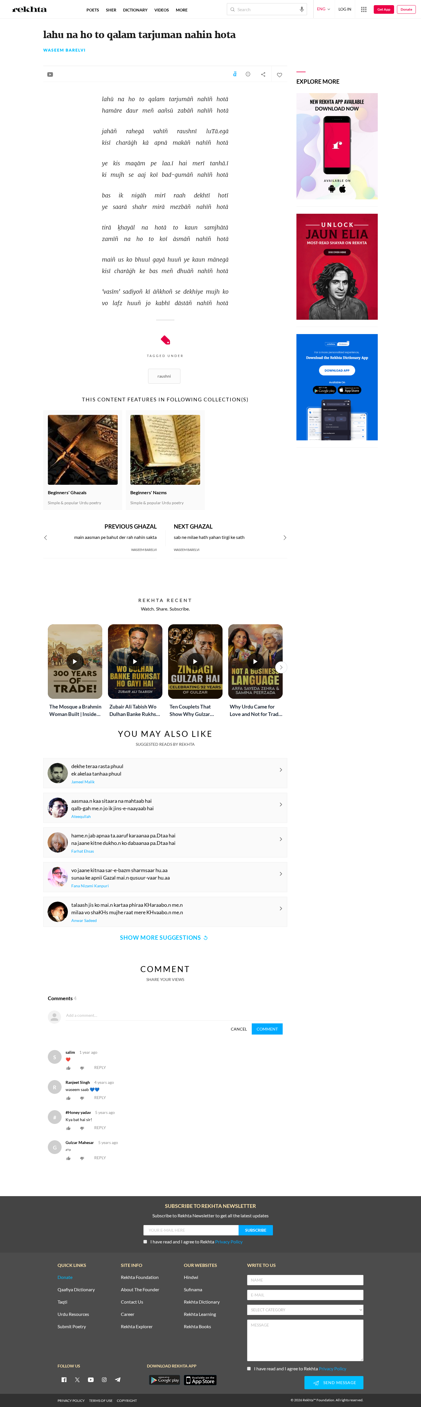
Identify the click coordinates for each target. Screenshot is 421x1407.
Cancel (239, 1029)
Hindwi (191, 1277)
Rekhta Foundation (140, 1277)
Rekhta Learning (200, 1314)
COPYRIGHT (127, 1400)
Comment (267, 1029)
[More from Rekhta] (364, 9)
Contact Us (132, 1302)
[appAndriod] (164, 1380)
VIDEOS (161, 9)
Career (127, 1314)
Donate (406, 9)
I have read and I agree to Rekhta (196, 1241)
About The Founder (140, 1289)
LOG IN (345, 9)
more (182, 9)
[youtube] (90, 1379)
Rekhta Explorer (137, 1326)
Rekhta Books (197, 1326)
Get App (383, 9)
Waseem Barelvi (64, 50)
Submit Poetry (72, 1326)
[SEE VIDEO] (50, 74)
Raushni (164, 376)
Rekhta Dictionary (202, 1302)
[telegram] (117, 1379)
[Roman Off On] (235, 74)
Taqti (62, 1302)
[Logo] (29, 10)
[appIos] (200, 1380)
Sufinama (193, 1289)
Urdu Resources (73, 1314)
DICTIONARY (135, 9)
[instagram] (104, 1379)
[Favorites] (279, 74)
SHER (111, 9)
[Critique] (248, 74)
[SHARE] (263, 74)
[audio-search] (302, 9)
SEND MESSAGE (339, 1382)
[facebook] (63, 1379)
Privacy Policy (229, 1241)
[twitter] (77, 1379)
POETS (92, 9)
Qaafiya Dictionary (76, 1289)
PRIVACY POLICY (71, 1400)
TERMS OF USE (101, 1400)
